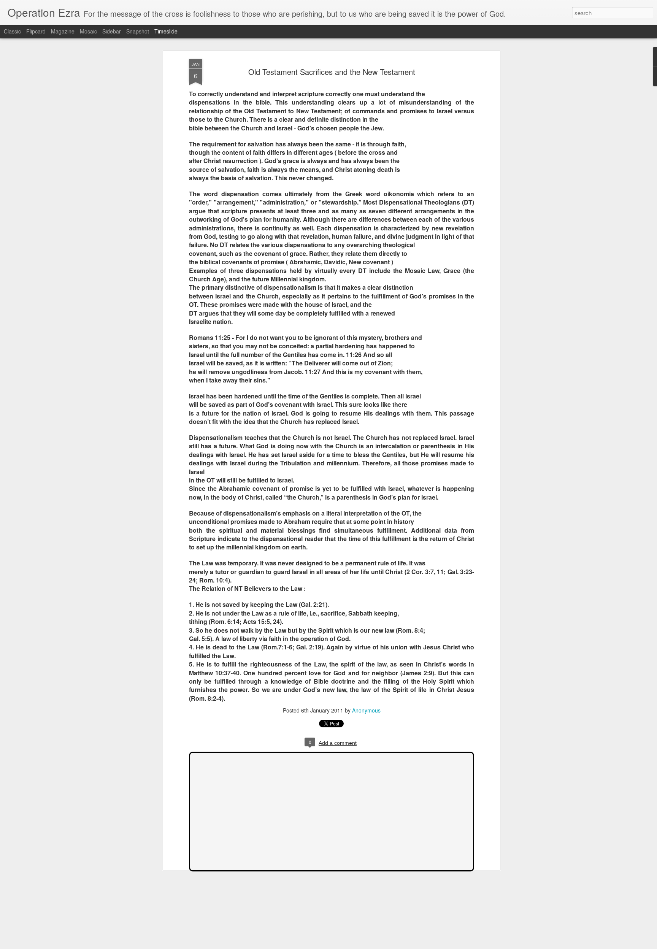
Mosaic (88, 31)
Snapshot (137, 31)
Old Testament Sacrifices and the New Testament (331, 71)
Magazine (63, 31)
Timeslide (166, 31)
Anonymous (366, 710)
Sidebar (111, 31)
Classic (12, 31)
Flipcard (36, 31)
